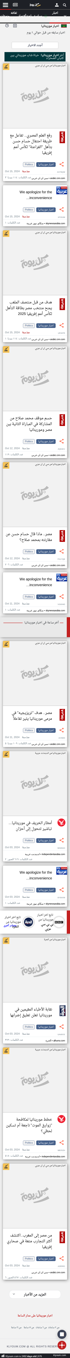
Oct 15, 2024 (17, 171)
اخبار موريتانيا (46, 164)
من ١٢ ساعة (29, 1328)
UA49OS (61, 1034)
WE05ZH (61, 1150)
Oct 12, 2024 (17, 448)
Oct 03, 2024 (17, 847)
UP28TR (61, 333)
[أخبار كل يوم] (35, 5)
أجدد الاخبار (35, 45)
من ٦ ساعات (41, 1328)
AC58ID (62, 738)
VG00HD (61, 604)
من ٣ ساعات (53, 1328)
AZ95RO (61, 1266)
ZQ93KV (61, 449)
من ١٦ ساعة (16, 1328)
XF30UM (61, 217)
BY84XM (61, 897)
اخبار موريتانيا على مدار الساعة (35, 1315)
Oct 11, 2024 (17, 603)
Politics (29, 164)
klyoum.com (59, 1355)
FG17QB (61, 559)
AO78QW (61, 172)
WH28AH (61, 848)
